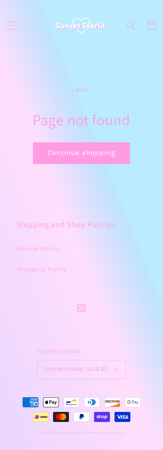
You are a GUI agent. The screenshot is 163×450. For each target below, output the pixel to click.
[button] (11, 25)
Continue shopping (82, 153)
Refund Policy (38, 248)
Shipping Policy (41, 269)
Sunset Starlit (69, 432)
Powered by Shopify (105, 432)
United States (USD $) (76, 369)
